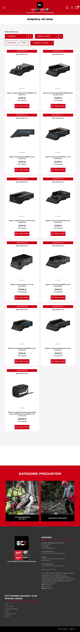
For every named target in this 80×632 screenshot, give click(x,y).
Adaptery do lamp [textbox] (43, 36)
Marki (24, 43)
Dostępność (11, 43)
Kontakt (7, 611)
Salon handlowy (9, 606)
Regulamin (8, 616)
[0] (76, 7)
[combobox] (16, 36)
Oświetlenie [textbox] (11, 36)
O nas (6, 604)
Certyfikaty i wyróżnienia (11, 608)
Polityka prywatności (10, 613)
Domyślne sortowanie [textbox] (40, 43)
